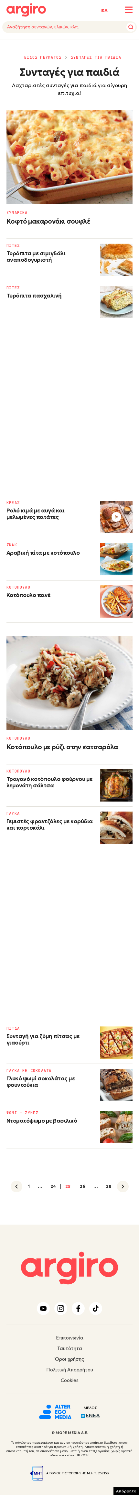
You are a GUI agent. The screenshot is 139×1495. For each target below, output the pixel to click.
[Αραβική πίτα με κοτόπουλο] (116, 559)
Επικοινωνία (69, 1338)
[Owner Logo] (55, 1411)
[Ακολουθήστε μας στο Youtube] (43, 1308)
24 (53, 1186)
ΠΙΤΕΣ (13, 245)
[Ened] (90, 1415)
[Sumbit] (130, 27)
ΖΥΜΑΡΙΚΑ (17, 212)
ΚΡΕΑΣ (13, 502)
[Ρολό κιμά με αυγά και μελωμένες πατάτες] (116, 517)
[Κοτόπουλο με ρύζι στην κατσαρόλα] (69, 683)
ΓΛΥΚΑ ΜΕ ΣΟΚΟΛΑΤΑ (28, 1070)
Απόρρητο (126, 1491)
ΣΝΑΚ (11, 545)
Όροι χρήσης (69, 1359)
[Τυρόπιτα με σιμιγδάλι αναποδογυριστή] (116, 260)
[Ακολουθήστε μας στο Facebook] (78, 1308)
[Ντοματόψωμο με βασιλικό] (116, 1127)
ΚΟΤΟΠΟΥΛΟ (18, 587)
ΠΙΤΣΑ (13, 1028)
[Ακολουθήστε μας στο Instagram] (60, 1308)
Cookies (70, 1380)
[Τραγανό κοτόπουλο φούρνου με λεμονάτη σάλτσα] (116, 785)
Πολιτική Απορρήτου (69, 1370)
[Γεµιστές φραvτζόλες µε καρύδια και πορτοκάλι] (116, 828)
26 (82, 1186)
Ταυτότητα (69, 1348)
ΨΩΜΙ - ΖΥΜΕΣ (22, 1113)
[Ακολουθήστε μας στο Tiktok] (95, 1308)
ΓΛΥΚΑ (13, 813)
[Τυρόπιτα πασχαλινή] (116, 302)
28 (109, 1186)
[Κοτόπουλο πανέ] (116, 601)
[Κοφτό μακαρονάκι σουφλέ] (69, 157)
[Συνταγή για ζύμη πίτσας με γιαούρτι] (116, 1042)
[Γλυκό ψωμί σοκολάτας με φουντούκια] (116, 1085)
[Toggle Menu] (129, 10)
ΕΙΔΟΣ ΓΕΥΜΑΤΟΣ (42, 57)
